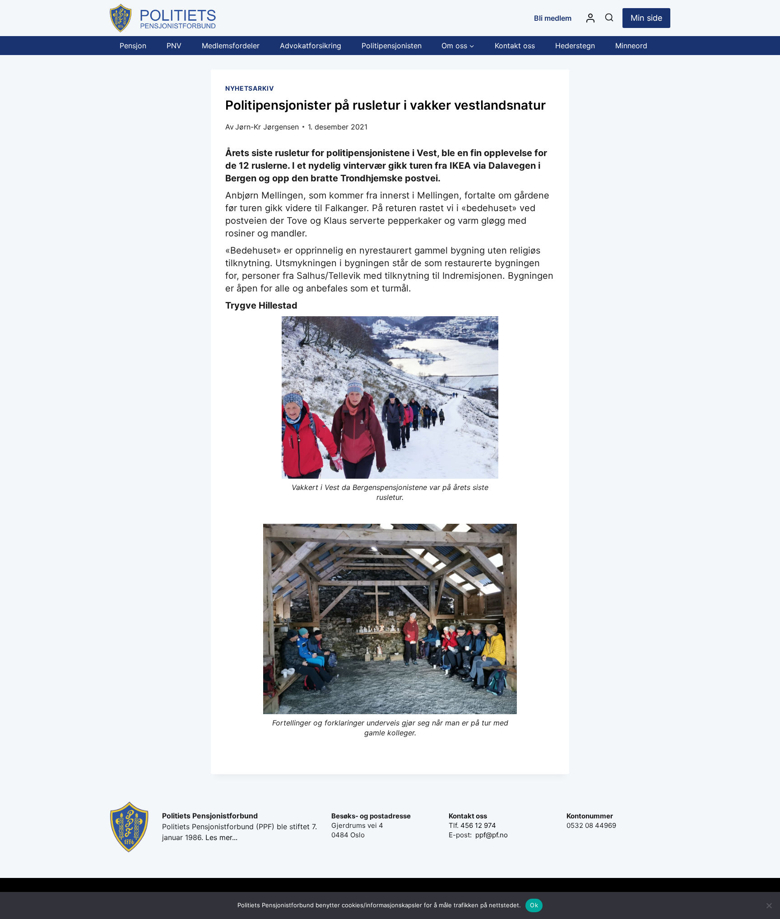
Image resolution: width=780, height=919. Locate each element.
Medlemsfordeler (231, 45)
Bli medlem (552, 18)
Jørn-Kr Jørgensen (267, 126)
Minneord (631, 45)
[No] (768, 905)
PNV (174, 45)
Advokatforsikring (310, 45)
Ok (534, 905)
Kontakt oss (515, 45)
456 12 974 (478, 825)
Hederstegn (575, 45)
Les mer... (221, 837)
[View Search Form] (609, 18)
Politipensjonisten (392, 45)
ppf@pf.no (491, 835)
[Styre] (590, 18)
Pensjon (133, 45)
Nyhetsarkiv (249, 88)
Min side (646, 18)
